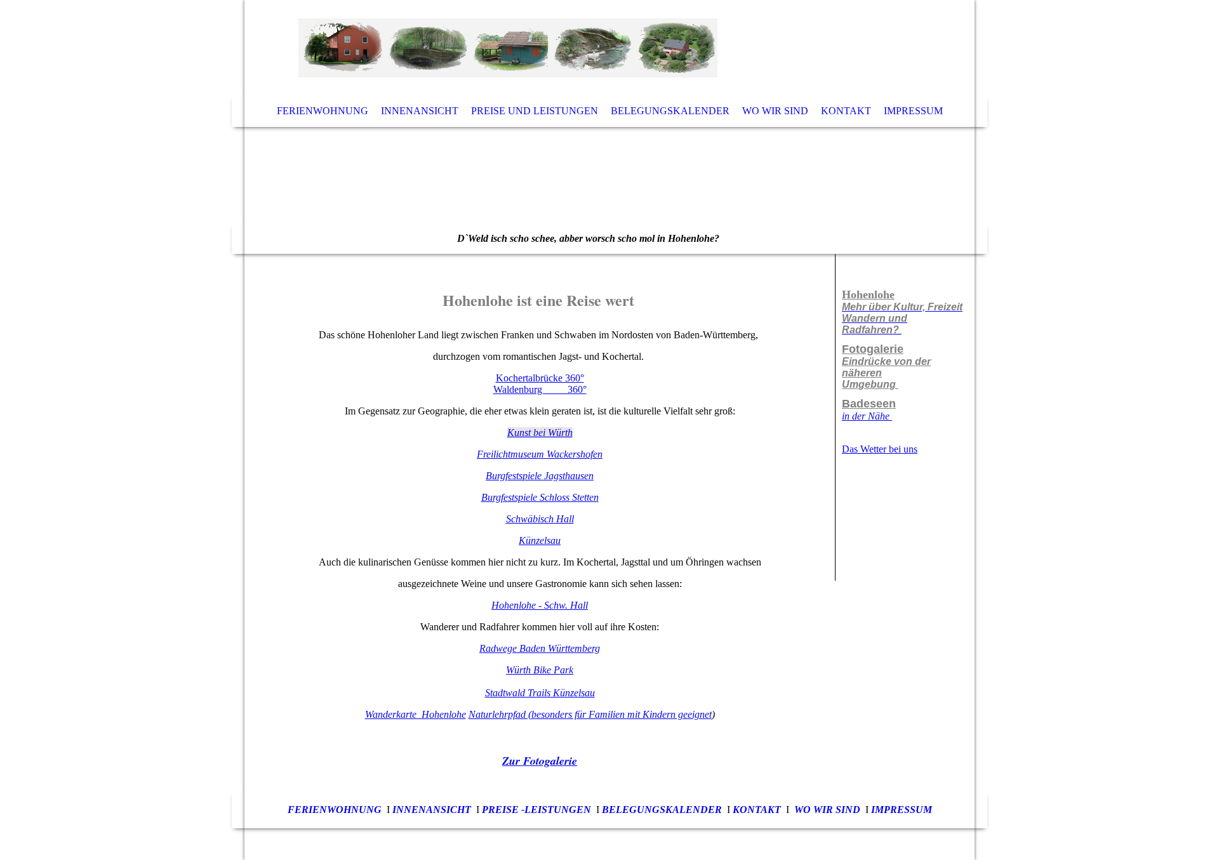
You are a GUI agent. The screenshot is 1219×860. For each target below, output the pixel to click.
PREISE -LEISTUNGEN (536, 809)
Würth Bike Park (539, 670)
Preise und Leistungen (534, 110)
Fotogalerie (872, 349)
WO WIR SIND (827, 809)
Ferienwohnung (322, 110)
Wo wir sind (775, 110)
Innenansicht (419, 110)
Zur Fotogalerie (539, 761)
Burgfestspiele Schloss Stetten (540, 497)
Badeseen (869, 403)
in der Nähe (867, 416)
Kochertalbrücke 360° (540, 378)
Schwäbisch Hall (540, 518)
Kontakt (846, 110)
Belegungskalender (670, 110)
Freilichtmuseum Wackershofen (540, 454)
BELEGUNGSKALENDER (662, 809)
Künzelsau (540, 540)
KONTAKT (757, 809)
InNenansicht (431, 809)
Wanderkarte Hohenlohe (415, 714)
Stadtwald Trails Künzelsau (540, 692)
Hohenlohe (868, 294)
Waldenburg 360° (540, 389)
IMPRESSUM (901, 809)
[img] (609, 127)
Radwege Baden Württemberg (539, 648)
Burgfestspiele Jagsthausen (540, 475)
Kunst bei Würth (540, 432)
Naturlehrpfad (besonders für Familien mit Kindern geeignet (590, 714)
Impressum (913, 110)
